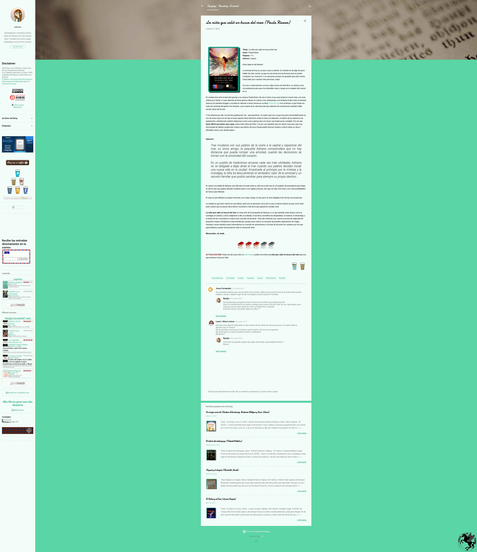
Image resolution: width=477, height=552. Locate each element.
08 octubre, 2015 (241, 321)
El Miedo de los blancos (14, 322)
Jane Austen (13, 284)
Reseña (282, 278)
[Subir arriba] (467, 541)
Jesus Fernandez (223, 288)
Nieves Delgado (14, 357)
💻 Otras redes (17, 105)
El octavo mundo (15, 356)
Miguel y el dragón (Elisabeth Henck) (222, 470)
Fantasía (250, 278)
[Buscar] (309, 7)
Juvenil (260, 278)
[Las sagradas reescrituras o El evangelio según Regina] (5, 346)
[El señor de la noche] (5, 336)
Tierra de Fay (273, 103)
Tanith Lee (13, 335)
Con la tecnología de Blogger (258, 531)
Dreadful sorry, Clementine (14, 293)
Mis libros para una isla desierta (17, 403)
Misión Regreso (14, 371)
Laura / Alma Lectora (225, 321)
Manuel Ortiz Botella (16, 346)
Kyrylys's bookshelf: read (17, 318)
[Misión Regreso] (5, 376)
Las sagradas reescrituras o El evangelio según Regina (17, 342)
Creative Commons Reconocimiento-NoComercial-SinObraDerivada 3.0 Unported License (17, 81)
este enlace (249, 255)
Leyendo (17, 279)
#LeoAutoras (217, 278)
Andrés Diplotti (14, 295)
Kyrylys (226, 298)
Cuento (241, 278)
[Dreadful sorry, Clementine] (5, 297)
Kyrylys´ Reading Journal (223, 6)
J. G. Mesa (13, 325)
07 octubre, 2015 (238, 288)
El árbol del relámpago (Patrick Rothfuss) (224, 441)
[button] (304, 21)
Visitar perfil (17, 47)
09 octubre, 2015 (236, 338)
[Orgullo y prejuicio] (5, 288)
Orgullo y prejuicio (15, 282)
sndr (262, 536)
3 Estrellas (230, 278)
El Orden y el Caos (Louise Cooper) (221, 499)
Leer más (301, 433)
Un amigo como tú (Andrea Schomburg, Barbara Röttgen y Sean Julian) (237, 412)
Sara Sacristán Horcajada (13, 373)
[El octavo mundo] (5, 362)
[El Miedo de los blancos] (5, 327)
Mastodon (18, 107)
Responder (221, 316)
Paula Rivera (271, 278)
